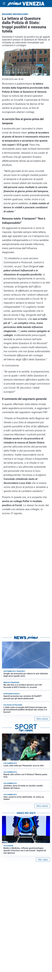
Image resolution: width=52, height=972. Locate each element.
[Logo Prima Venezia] (26, 3)
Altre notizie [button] (42, 719)
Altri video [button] (43, 859)
